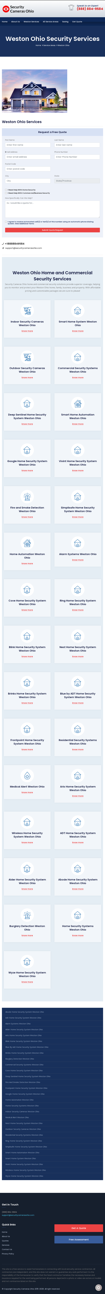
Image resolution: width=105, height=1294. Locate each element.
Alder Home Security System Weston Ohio (27, 881)
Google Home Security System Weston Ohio (27, 462)
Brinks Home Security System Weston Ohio (27, 695)
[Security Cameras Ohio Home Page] (18, 8)
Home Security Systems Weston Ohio (77, 927)
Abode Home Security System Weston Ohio (77, 881)
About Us (15, 21)
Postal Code (10, 164)
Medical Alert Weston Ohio (27, 786)
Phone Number (61, 152)
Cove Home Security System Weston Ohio (27, 602)
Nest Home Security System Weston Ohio (78, 648)
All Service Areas (50, 21)
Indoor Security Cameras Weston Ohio (27, 323)
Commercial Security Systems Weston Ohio (78, 369)
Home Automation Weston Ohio (27, 555)
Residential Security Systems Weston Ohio (78, 741)
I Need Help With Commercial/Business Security (29, 193)
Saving (65, 21)
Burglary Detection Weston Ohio (27, 927)
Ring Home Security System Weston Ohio (78, 602)
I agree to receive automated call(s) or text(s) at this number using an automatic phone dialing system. (50, 223)
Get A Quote (78, 1228)
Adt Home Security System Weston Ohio (23, 1017)
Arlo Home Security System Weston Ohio (78, 788)
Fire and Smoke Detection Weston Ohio (27, 509)
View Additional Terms (24, 223)
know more (27, 331)
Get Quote (77, 21)
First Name (10, 140)
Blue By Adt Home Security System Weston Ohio (26, 1047)
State (56, 176)
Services (5, 1245)
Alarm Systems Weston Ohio (78, 554)
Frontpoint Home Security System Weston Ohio (27, 741)
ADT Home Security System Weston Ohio (78, 834)
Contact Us (7, 1249)
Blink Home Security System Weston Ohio (27, 648)
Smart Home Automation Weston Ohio (77, 416)
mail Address (11, 152)
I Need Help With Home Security (21, 190)
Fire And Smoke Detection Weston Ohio (22, 1082)
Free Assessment (79, 1239)
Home (4, 21)
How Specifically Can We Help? (19, 198)
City (7, 176)
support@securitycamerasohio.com (23, 248)
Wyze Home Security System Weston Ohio (27, 974)
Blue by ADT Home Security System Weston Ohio (77, 695)
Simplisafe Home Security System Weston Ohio (78, 509)
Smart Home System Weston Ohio (78, 323)
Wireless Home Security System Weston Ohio (27, 834)
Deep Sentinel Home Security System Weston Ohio (27, 416)
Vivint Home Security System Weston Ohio (78, 462)
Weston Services (31, 21)
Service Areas (49, 45)
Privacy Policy (8, 1253)
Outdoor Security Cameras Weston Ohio (27, 369)
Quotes (5, 1240)
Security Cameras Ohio (23, 1289)
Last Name (59, 140)
